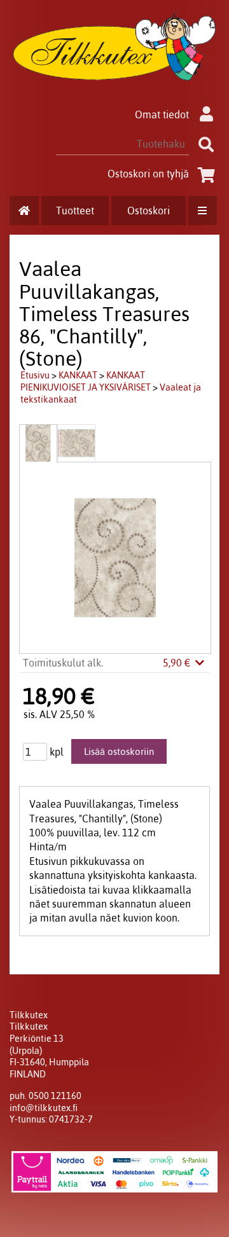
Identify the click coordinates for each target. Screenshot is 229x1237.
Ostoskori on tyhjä (148, 173)
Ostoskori (148, 210)
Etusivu (35, 375)
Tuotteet (75, 210)
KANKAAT (78, 375)
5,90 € (178, 662)
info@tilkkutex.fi (44, 1108)
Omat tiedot (162, 114)
